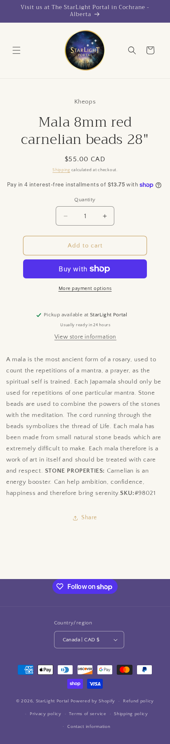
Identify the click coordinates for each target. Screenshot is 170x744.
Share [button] (89, 517)
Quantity (84, 199)
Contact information (88, 726)
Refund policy (138, 701)
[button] (16, 50)
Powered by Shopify (93, 701)
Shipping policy (131, 713)
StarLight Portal (52, 701)
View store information (85, 337)
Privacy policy (45, 713)
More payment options (85, 288)
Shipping (61, 170)
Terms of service (87, 713)
